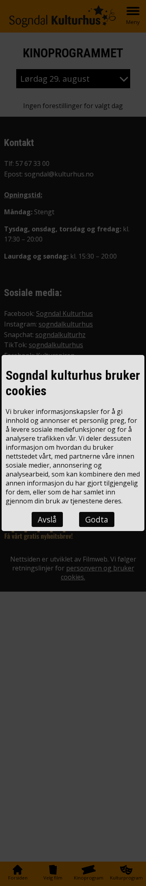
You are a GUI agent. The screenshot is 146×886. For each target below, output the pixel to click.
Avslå (47, 519)
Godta (96, 519)
